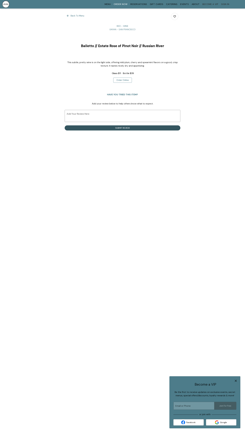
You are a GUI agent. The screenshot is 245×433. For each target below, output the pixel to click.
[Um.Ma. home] (15, 4)
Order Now (121, 4)
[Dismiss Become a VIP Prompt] (235, 380)
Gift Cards (156, 4)
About (196, 4)
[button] (75, 15)
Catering (171, 4)
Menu (108, 4)
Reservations (138, 4)
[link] (122, 80)
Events (184, 4)
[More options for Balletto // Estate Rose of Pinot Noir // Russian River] (174, 16)
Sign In (225, 4)
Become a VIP (210, 4)
